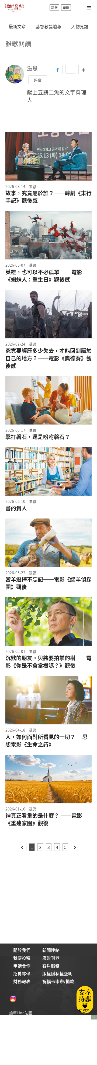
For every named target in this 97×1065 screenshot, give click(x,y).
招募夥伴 (21, 973)
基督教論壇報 (48, 26)
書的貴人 (16, 508)
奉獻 (66, 7)
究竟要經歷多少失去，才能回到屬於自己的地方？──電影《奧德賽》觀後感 (48, 358)
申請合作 (21, 965)
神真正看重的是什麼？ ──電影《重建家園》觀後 (43, 819)
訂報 (54, 7)
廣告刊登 (51, 958)
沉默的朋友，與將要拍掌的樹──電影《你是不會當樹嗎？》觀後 (48, 661)
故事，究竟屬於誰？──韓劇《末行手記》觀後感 (48, 196)
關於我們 (21, 950)
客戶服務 (51, 965)
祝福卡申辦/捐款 (58, 981)
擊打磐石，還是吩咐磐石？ (37, 437)
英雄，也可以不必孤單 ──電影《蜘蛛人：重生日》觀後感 (43, 275)
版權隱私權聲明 (57, 973)
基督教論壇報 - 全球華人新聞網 (14, 7)
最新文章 (17, 26)
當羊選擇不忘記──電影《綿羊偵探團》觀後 (48, 583)
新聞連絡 (51, 950)
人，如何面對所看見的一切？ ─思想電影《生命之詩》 (46, 740)
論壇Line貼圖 (20, 1012)
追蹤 (37, 80)
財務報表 (21, 981)
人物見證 (79, 26)
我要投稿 (21, 958)
